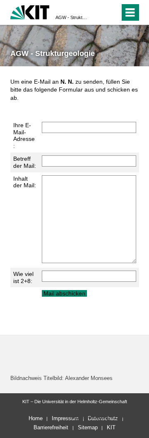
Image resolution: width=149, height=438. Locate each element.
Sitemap (88, 427)
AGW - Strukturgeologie (72, 17)
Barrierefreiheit (51, 427)
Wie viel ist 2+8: (23, 277)
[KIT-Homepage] (30, 11)
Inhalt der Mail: (24, 182)
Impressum (65, 418)
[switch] (99, 12)
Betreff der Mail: (24, 162)
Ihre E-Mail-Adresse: (24, 135)
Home (36, 418)
